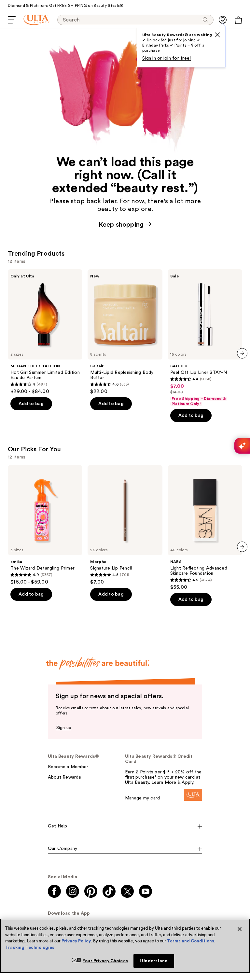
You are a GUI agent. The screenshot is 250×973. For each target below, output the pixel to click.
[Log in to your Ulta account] (223, 20)
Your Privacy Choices (105, 961)
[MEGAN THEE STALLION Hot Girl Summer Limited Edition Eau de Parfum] (45, 332)
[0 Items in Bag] (238, 20)
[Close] (239, 929)
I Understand (154, 961)
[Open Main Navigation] (12, 20)
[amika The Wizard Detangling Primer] (45, 525)
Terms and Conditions (190, 941)
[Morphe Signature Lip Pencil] (125, 525)
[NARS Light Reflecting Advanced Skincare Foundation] (205, 527)
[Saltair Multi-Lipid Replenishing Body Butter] (125, 332)
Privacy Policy (76, 941)
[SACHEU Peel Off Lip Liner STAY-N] (205, 337)
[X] (217, 34)
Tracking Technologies (29, 947)
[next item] (242, 353)
